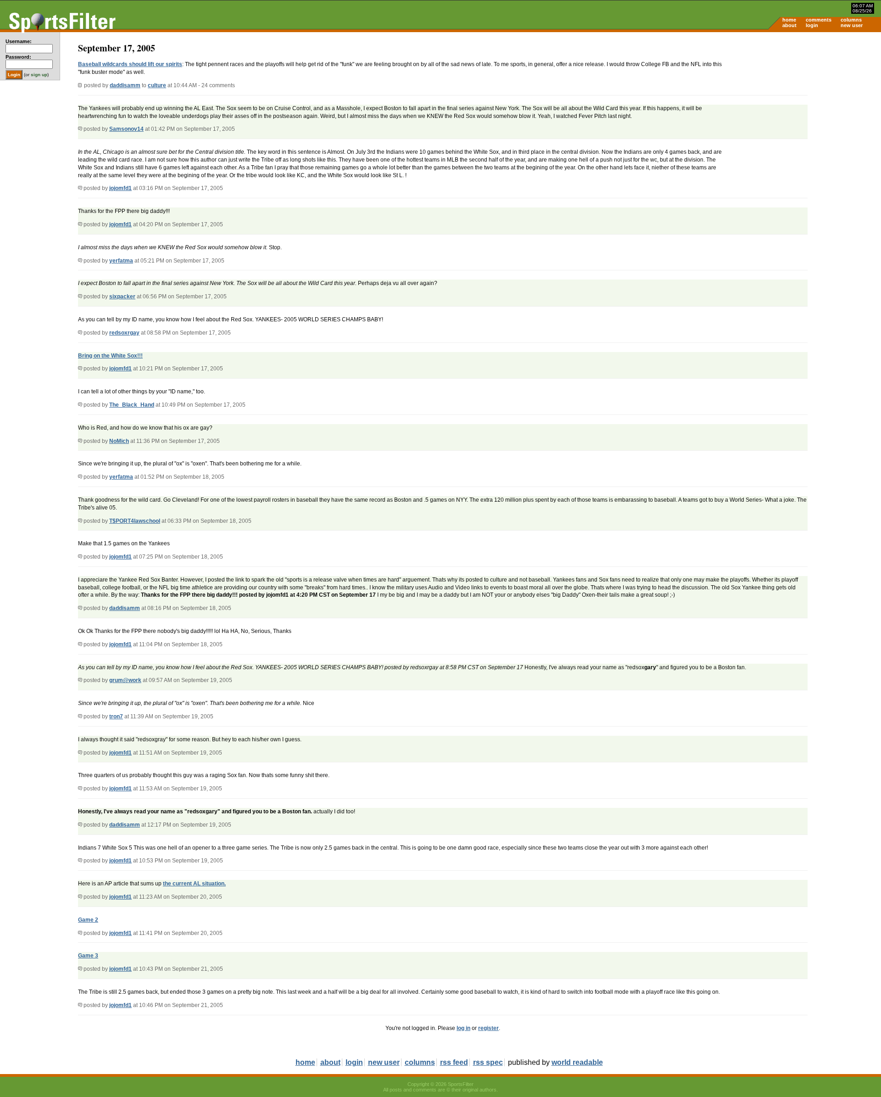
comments (818, 19)
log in (463, 1028)
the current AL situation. (194, 883)
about (789, 25)
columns (851, 19)
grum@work (125, 680)
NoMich (119, 441)
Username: (19, 41)
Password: (18, 57)
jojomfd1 (120, 188)
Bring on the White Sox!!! (110, 356)
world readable (577, 1062)
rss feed (454, 1062)
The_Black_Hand (131, 405)
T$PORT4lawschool (134, 521)
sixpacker (122, 296)
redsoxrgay (124, 333)
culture (157, 85)
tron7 (116, 716)
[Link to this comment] (80, 129)
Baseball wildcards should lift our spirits (130, 64)
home (789, 19)
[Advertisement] (803, 103)
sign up (39, 74)
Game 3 (88, 955)
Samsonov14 (126, 129)
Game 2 (88, 920)
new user (852, 25)
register (488, 1028)
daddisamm (125, 85)
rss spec (488, 1062)
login (812, 25)
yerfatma (121, 260)
